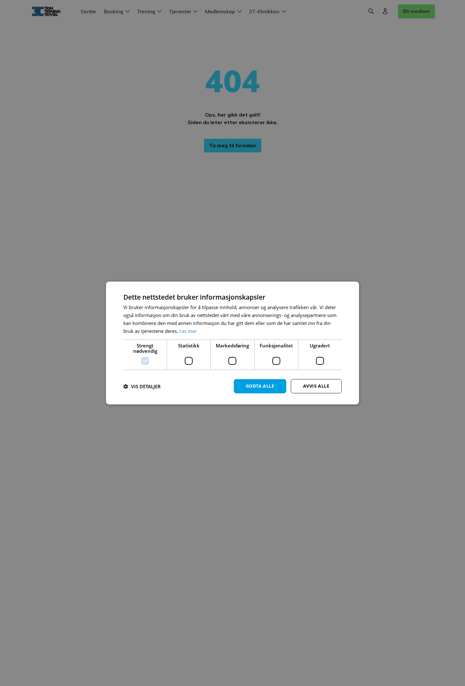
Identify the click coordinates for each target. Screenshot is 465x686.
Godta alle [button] (260, 386)
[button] (142, 386)
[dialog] (232, 343)
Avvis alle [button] (316, 386)
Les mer (188, 331)
